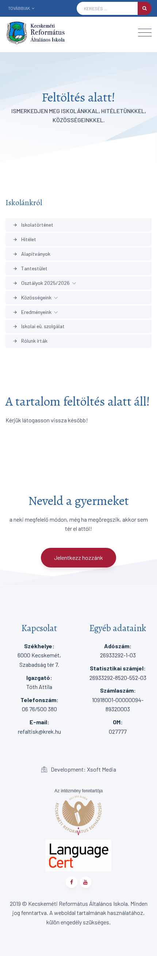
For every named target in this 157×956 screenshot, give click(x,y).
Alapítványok (31, 254)
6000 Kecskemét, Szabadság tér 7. (39, 655)
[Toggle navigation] (145, 32)
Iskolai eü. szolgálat (39, 326)
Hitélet (24, 239)
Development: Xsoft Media (83, 769)
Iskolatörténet (33, 225)
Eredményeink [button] (32, 312)
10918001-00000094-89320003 (117, 699)
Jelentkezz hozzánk (78, 557)
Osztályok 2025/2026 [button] (41, 283)
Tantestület (30, 268)
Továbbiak (19, 8)
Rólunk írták (30, 341)
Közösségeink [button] (32, 297)
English (27, 19)
